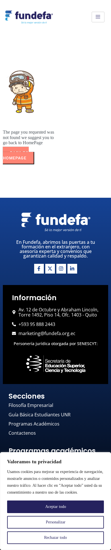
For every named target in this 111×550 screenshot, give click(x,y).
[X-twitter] (50, 269)
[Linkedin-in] (72, 269)
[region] (55, 501)
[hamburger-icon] (98, 17)
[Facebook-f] (39, 269)
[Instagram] (61, 269)
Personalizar (55, 522)
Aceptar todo (55, 507)
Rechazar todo (55, 537)
